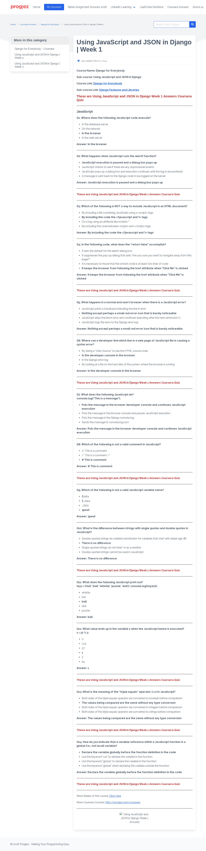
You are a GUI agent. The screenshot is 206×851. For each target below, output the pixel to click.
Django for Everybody (50, 24)
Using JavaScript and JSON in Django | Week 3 (37, 65)
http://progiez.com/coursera (122, 802)
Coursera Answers (28, 24)
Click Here (115, 795)
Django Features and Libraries (119, 89)
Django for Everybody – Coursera (34, 48)
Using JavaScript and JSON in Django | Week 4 (37, 56)
